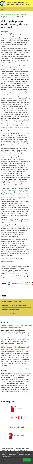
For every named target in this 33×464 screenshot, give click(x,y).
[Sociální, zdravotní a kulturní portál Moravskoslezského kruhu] (16, 3)
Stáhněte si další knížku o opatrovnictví (13, 314)
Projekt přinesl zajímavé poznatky (11, 301)
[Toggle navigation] (2, 8)
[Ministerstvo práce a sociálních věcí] (16, 436)
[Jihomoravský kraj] (16, 427)
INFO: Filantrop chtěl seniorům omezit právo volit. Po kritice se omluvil (15, 348)
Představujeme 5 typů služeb (10, 309)
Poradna (12, 14)
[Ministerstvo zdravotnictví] (16, 408)
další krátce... (28, 393)
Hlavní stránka (5, 14)
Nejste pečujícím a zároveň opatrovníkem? (14, 305)
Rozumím (27, 460)
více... (22, 343)
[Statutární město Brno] (16, 417)
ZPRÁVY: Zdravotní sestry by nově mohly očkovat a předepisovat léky (16, 327)
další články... (28, 368)
